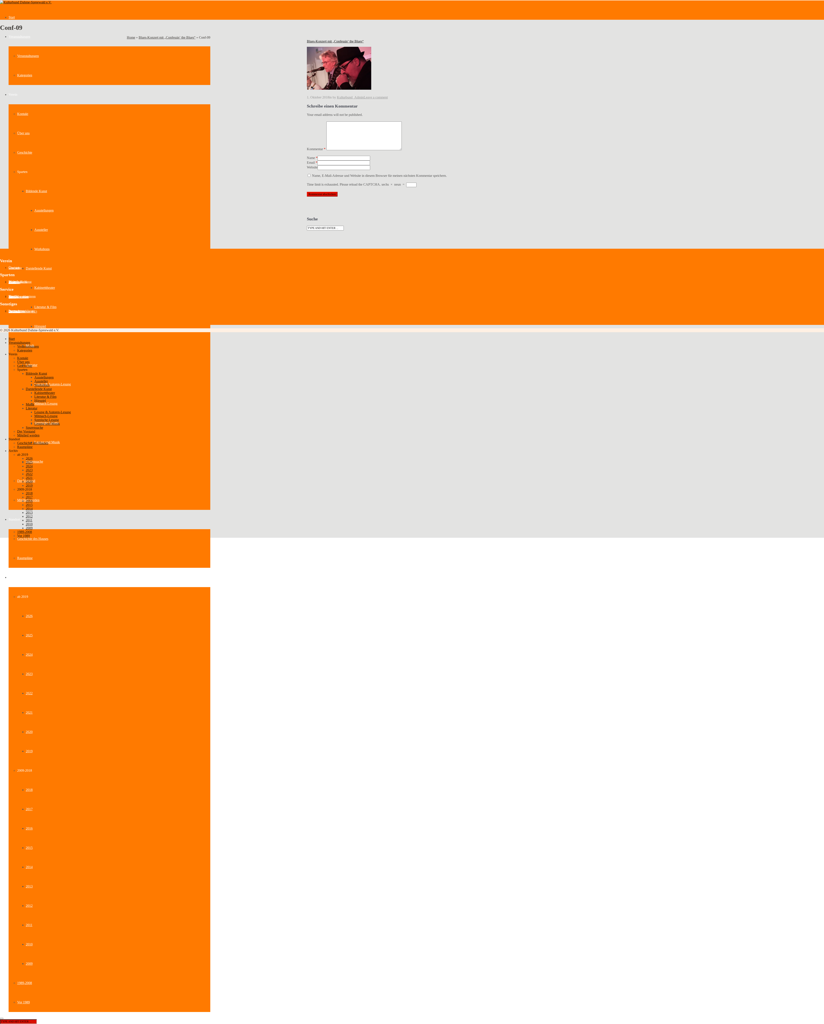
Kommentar (316, 149)
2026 (29, 616)
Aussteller (41, 230)
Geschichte (24, 152)
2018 (29, 790)
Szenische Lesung (46, 420)
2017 (29, 809)
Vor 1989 (23, 1002)
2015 (29, 848)
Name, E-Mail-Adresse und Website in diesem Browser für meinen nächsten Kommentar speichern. (379, 175)
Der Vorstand (26, 431)
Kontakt (22, 114)
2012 (29, 905)
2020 (29, 732)
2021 (29, 712)
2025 (29, 635)
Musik (30, 404)
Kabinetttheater (44, 287)
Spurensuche (34, 461)
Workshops (42, 249)
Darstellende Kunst (39, 268)
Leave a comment (376, 97)
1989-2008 (24, 983)
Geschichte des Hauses (32, 539)
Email (311, 162)
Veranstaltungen (19, 36)
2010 (29, 944)
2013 (29, 886)
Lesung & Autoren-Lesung (52, 384)
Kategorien (24, 75)
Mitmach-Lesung (46, 403)
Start (12, 17)
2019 (29, 751)
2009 (29, 963)
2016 (29, 828)
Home (131, 37)
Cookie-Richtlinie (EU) (23, 311)
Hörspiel (40, 326)
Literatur (31, 408)
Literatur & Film (45, 307)
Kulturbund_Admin (350, 97)
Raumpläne (25, 558)
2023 (29, 674)
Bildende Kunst (36, 191)
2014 (29, 867)
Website (312, 167)
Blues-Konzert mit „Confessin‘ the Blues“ (167, 37)
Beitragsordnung (19, 297)
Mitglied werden (28, 435)
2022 (29, 693)
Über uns (23, 133)
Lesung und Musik (47, 424)
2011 (29, 925)
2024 (29, 654)
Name (311, 158)
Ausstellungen (44, 210)
